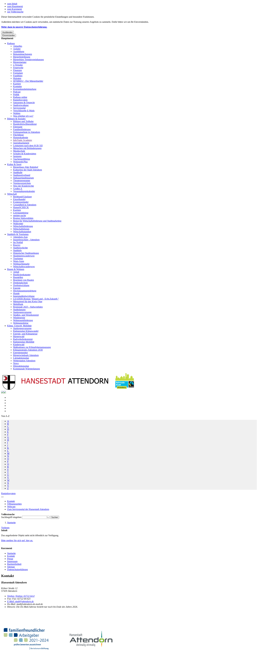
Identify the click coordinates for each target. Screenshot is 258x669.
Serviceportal (19, 108)
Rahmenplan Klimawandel (25, 331)
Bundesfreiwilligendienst (25, 124)
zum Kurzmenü (14, 9)
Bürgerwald (18, 336)
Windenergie (19, 317)
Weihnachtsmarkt (21, 264)
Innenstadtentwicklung (23, 296)
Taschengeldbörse (21, 159)
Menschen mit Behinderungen (27, 148)
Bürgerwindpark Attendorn (26, 355)
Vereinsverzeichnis (22, 183)
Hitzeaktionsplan (21, 366)
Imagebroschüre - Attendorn (26, 239)
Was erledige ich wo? (23, 116)
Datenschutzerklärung (17, 569)
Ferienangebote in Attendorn (26, 132)
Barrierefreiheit (14, 564)
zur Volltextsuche (15, 11)
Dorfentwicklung (21, 285)
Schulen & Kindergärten (24, 153)
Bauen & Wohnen (15, 269)
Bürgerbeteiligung (21, 57)
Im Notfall (18, 242)
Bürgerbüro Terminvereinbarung (28, 59)
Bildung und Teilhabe (23, 121)
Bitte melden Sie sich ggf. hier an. (17, 540)
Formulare (18, 73)
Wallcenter (18, 223)
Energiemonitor (20, 352)
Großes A (17, 188)
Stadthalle (17, 172)
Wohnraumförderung (23, 320)
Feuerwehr (18, 67)
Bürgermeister (19, 62)
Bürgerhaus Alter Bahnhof (25, 167)
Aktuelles (17, 46)
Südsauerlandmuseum (23, 178)
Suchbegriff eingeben (11, 517)
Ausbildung (18, 51)
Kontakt (11, 556)
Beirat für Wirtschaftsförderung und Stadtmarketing (37, 221)
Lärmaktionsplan (21, 358)
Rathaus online (20, 97)
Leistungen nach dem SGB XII (28, 145)
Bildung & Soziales (16, 118)
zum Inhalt (12, 3)
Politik (16, 94)
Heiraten (17, 78)
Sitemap (11, 566)
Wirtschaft (12, 194)
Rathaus (11, 43)
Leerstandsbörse (20, 212)
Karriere (17, 83)
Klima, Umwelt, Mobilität (19, 325)
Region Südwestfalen (23, 218)
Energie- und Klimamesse (25, 333)
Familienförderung (22, 129)
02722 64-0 (20, 596)
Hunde (16, 293)
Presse (10, 558)
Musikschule (19, 151)
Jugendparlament (21, 143)
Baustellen (18, 277)
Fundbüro (17, 75)
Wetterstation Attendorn (24, 360)
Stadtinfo (17, 250)
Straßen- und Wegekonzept (26, 315)
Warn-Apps (18, 261)
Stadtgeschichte (20, 247)
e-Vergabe (18, 65)
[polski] (5, 392)
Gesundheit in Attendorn (24, 204)
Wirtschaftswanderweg (24, 266)
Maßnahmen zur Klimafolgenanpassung (32, 347)
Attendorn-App (20, 237)
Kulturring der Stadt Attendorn (27, 169)
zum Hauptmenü (15, 6)
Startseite (11, 522)
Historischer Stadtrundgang (26, 253)
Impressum (12, 561)
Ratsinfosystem (20, 100)
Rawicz (16, 245)
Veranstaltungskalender (24, 191)
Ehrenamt (17, 126)
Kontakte (17, 86)
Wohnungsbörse (20, 323)
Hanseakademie (20, 137)
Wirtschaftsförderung (23, 226)
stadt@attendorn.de (20, 601)
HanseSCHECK (21, 207)
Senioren (17, 156)
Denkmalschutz (20, 282)
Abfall (16, 272)
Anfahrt (16, 48)
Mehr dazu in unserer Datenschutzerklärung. (24, 27)
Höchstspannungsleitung (24, 290)
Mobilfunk (18, 304)
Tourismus (18, 258)
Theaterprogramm (21, 180)
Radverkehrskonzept (23, 339)
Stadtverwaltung (21, 105)
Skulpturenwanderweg (23, 256)
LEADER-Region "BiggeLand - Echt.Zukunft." (36, 299)
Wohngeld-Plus (20, 161)
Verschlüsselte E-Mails (23, 110)
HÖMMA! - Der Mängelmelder (28, 81)
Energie (16, 288)
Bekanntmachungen (22, 54)
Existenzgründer (21, 202)
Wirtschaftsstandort (22, 231)
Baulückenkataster (21, 274)
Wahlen (16, 113)
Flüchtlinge (18, 135)
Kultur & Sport (14, 164)
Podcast (16, 92)
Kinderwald (18, 344)
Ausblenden (7, 32)
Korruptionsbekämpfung (24, 89)
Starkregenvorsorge (22, 312)
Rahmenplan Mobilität (23, 342)
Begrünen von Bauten (23, 280)
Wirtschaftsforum (21, 229)
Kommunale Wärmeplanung (26, 368)
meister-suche (19, 215)
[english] (2, 392)
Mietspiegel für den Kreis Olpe (27, 301)
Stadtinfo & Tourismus (18, 234)
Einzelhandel (19, 199)
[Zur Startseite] (68, 389)
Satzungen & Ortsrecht (24, 102)
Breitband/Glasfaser (22, 196)
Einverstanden (8, 35)
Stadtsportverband (21, 175)
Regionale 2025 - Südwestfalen (28, 307)
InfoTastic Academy (22, 140)
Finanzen (17, 70)
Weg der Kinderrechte (23, 186)
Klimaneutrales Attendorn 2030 (28, 350)
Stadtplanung (19, 309)
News (16, 363)
